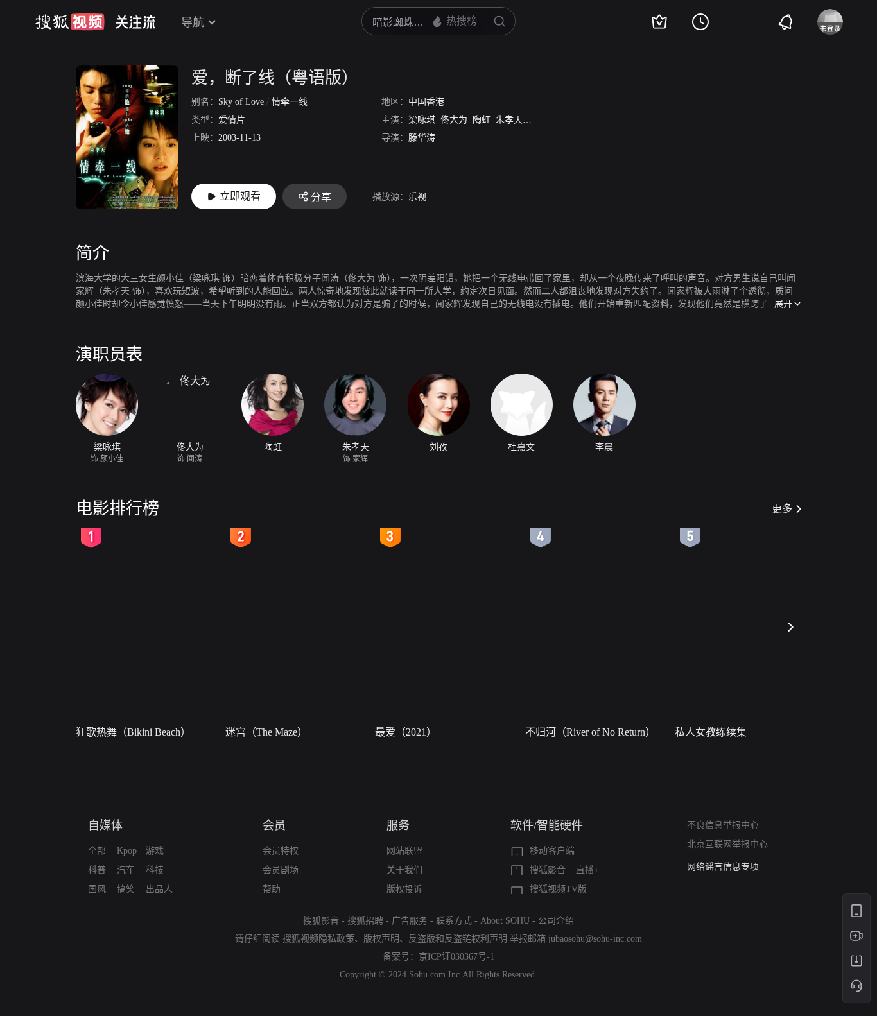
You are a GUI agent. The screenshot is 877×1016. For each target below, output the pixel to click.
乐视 (417, 197)
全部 (97, 851)
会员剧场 (281, 870)
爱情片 (231, 120)
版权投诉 (404, 889)
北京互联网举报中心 (727, 844)
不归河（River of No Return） (590, 732)
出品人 (159, 889)
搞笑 (126, 889)
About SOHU (505, 921)
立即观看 (240, 196)
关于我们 (404, 870)
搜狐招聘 (365, 921)
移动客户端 (552, 851)
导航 (192, 22)
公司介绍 (556, 921)
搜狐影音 (548, 870)
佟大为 (453, 120)
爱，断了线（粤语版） (274, 78)
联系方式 (454, 921)
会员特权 (281, 851)
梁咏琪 (421, 120)
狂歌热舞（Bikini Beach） (133, 732)
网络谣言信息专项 (723, 867)
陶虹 (482, 120)
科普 (97, 870)
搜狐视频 (70, 21)
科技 (155, 870)
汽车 (126, 870)
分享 (321, 197)
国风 (97, 889)
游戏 (155, 851)
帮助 (272, 889)
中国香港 (426, 102)
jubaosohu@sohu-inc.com (595, 938)
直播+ (587, 870)
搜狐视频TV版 (558, 889)
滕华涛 (421, 137)
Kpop (127, 851)
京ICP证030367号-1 (456, 956)
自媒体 (105, 825)
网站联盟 (404, 851)
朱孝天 (509, 120)
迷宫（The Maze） (266, 732)
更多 (782, 508)
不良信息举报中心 (723, 825)
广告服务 (410, 921)
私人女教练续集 (711, 732)
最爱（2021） (406, 732)
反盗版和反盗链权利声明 (457, 938)
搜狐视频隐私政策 (318, 938)
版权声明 (381, 938)
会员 (274, 825)
